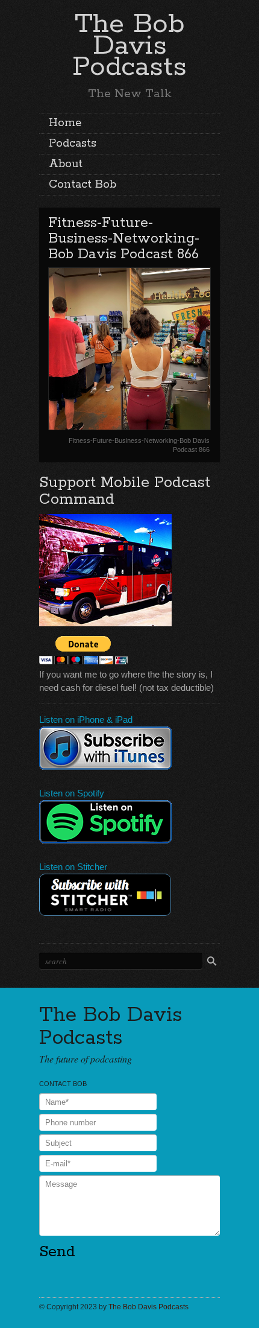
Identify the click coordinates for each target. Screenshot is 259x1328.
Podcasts (72, 143)
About (66, 164)
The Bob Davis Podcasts (129, 45)
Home (65, 123)
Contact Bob (82, 184)
